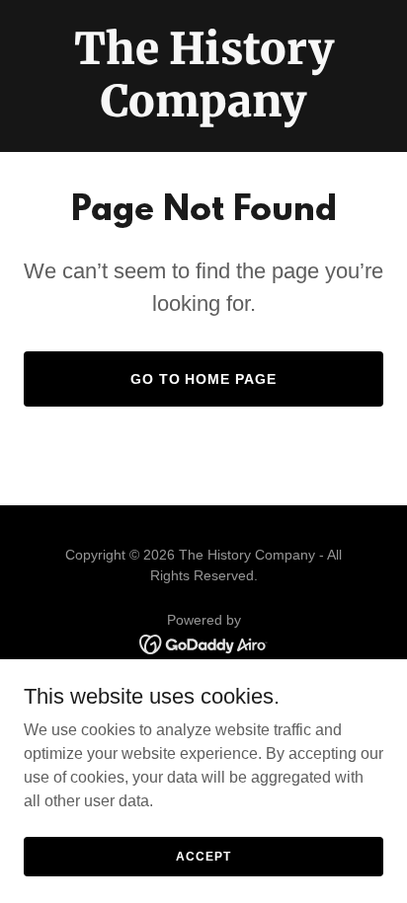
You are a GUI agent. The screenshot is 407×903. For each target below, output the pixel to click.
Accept (203, 856)
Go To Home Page (204, 379)
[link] (203, 111)
